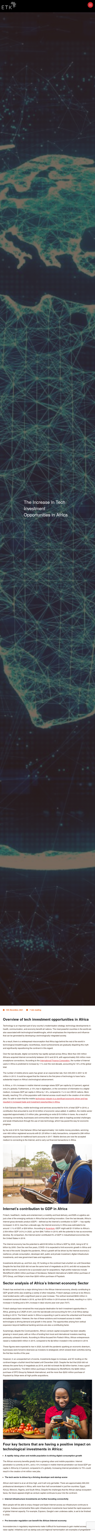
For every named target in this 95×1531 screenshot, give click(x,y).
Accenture (50, 1228)
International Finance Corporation (55, 1060)
